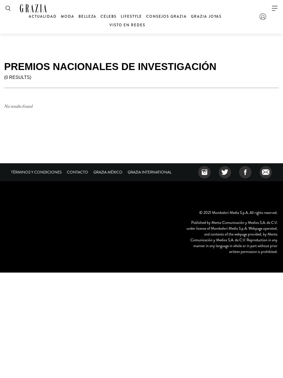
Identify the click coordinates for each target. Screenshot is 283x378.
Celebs (109, 16)
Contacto (77, 172)
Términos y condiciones (36, 172)
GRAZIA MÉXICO (107, 172)
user (263, 16)
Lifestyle (131, 16)
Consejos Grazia (166, 16)
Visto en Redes (127, 25)
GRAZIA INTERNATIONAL (150, 172)
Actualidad (43, 16)
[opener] (274, 8)
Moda (67, 16)
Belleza (87, 16)
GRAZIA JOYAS (206, 16)
